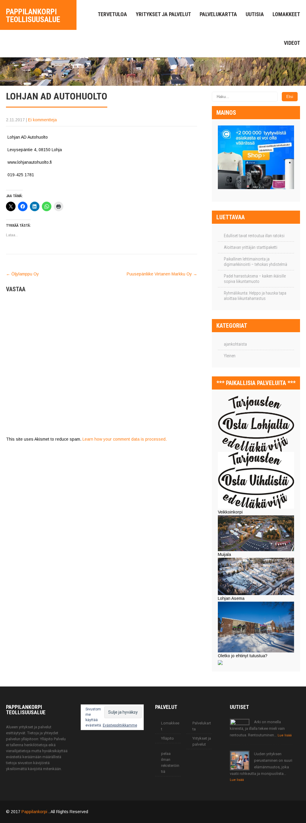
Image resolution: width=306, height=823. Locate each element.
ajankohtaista (235, 344)
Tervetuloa (112, 14)
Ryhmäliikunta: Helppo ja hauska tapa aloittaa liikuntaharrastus (255, 296)
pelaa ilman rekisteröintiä (170, 762)
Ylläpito (167, 738)
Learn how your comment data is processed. (124, 439)
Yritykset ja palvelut (163, 14)
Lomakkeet (286, 14)
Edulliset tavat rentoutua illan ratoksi (254, 235)
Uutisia (255, 14)
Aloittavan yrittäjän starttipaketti (250, 247)
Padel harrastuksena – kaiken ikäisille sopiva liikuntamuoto (255, 279)
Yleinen (229, 355)
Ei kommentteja (42, 119)
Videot (292, 43)
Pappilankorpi (35, 811)
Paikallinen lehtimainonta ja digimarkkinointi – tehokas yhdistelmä (255, 262)
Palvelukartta (218, 14)
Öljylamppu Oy (22, 274)
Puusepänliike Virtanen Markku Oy (162, 274)
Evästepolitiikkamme (120, 725)
